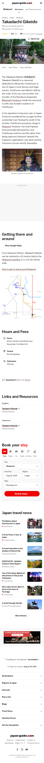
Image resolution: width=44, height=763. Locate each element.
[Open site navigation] (41, 3)
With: (6, 481)
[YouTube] (27, 749)
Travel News (7, 711)
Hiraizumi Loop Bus (11, 259)
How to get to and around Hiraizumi (19, 269)
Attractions (19, 9)
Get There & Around (33, 9)
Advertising (9, 743)
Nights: (25, 471)
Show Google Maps (13, 245)
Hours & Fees (26, 67)
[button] (41, 676)
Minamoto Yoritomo (11, 100)
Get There (13, 67)
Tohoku (5, 18)
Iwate (12, 18)
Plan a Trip (6, 697)
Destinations (7, 676)
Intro (4, 67)
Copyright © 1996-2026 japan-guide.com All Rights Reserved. (22, 756)
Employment (20, 740)
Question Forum (9, 718)
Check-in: (8, 471)
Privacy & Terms (33, 743)
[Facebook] (17, 749)
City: (6, 462)
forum (27, 380)
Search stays (21, 493)
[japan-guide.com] (22, 3)
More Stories (21, 615)
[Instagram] (22, 749)
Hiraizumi (19, 18)
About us (10, 740)
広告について (20, 743)
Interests (6, 690)
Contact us (31, 740)
